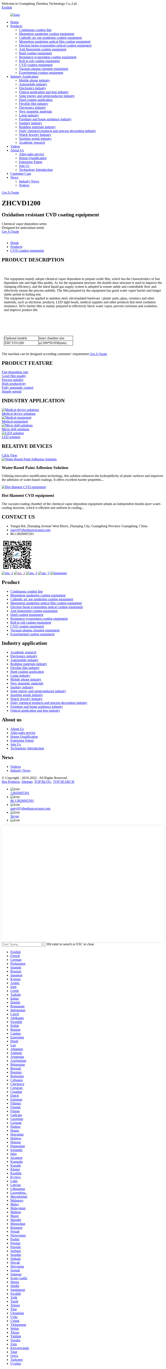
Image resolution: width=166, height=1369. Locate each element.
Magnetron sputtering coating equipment (46, 34)
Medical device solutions (18, 413)
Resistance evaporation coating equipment (47, 57)
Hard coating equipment (35, 53)
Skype (14, 816)
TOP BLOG (42, 782)
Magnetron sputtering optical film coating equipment (54, 41)
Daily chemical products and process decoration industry (57, 131)
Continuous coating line (35, 30)
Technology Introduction (36, 170)
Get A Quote (10, 192)
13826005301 (19, 793)
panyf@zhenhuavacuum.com (30, 530)
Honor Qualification (32, 158)
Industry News (29, 181)
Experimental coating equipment (41, 72)
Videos (15, 146)
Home (14, 22)
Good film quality (14, 376)
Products (16, 26)
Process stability (13, 380)
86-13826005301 (22, 801)
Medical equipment (15, 421)
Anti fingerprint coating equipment (42, 49)
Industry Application (24, 76)
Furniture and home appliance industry (45, 119)
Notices (24, 185)
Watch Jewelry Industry (35, 135)
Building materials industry (37, 127)
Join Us (24, 166)
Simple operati (11, 391)
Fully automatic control (17, 387)
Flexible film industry (33, 103)
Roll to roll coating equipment (39, 61)
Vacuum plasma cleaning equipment (43, 69)
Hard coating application (36, 100)
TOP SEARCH (63, 782)
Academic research (32, 142)
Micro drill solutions (15, 429)
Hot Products (11, 782)
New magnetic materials (35, 111)
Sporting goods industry (35, 138)
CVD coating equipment (36, 65)
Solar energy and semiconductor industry (47, 96)
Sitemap (26, 782)
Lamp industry (29, 115)
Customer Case (20, 173)
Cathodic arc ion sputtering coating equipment (50, 37)
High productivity (14, 384)
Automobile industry (33, 84)
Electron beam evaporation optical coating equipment (55, 45)
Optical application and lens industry (44, 92)
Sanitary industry (30, 123)
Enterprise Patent (30, 162)
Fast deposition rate (15, 372)
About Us (17, 150)
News (14, 177)
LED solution (11, 437)
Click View (9, 455)
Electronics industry (32, 88)
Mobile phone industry (34, 80)
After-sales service (31, 154)
